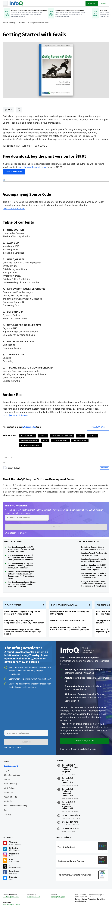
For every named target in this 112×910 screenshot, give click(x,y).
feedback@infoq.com (11, 897)
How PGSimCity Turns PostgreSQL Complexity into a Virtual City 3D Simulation (24, 621)
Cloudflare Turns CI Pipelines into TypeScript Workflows (94, 554)
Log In (7, 770)
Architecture (80, 440)
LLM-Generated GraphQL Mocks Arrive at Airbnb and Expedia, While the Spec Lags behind (22, 631)
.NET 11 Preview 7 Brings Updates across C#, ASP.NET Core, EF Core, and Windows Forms (93, 575)
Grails (43, 436)
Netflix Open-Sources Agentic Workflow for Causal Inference (92, 548)
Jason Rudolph (14, 468)
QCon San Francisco (71, 815)
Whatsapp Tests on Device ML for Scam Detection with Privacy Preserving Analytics (69, 628)
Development (27, 436)
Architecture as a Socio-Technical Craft (68, 620)
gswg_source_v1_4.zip (14, 208)
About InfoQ (9, 792)
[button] (56, 527)
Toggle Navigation (5, 3)
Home (6, 761)
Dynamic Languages (30, 445)
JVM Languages (29, 427)
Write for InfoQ (10, 784)
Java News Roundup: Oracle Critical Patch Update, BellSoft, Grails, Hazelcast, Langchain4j (22, 584)
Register (91, 3)
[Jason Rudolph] (5, 468)
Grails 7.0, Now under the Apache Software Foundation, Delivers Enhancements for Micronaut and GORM (21, 575)
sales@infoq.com (33, 897)
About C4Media (10, 797)
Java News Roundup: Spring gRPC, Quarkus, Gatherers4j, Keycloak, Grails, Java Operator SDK (21, 566)
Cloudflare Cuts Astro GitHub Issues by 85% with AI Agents (70, 613)
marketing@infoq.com (11, 904)
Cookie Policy (80, 901)
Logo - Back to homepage (16, 3)
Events (7, 779)
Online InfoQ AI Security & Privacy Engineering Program (70, 768)
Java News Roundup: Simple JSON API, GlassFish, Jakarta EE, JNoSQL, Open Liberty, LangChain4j (94, 567)
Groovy (92, 436)
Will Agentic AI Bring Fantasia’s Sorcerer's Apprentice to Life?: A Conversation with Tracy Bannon (93, 584)
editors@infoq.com (58, 897)
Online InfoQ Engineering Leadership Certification (67, 792)
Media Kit (8, 801)
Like (10, 110)
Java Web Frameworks (62, 436)
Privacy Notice (81, 899)
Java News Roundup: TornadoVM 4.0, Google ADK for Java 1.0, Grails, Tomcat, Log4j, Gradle (22, 549)
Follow (104, 468)
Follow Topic (98, 427)
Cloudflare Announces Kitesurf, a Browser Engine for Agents (93, 560)
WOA (45, 440)
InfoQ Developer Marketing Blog (15, 807)
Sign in (104, 3)
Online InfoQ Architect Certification (67, 780)
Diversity (7, 814)
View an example (23, 513)
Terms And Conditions (96, 899)
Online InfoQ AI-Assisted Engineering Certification (69, 805)
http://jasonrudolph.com (15, 415)
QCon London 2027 (70, 828)
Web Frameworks (29, 440)
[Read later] (19, 109)
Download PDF (14, 171)
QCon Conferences (12, 775)
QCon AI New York (70, 822)
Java (80, 436)
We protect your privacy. (16, 533)
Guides (22, 23)
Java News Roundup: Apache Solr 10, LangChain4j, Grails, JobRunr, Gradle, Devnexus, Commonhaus (20, 557)
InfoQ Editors (9, 788)
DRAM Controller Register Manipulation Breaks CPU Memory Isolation (22, 613)
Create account (11, 766)
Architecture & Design (64, 605)
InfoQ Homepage (9, 23)
